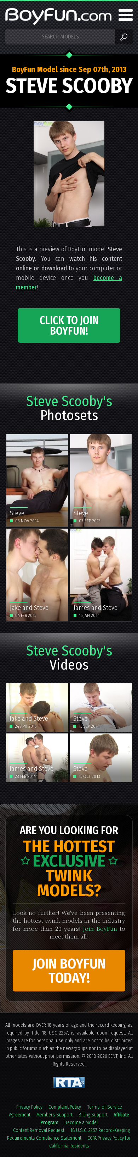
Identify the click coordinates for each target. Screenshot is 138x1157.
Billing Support (93, 1115)
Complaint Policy (64, 1107)
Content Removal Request (38, 1130)
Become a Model (81, 1123)
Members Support (54, 1115)
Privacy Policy (29, 1107)
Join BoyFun (100, 928)
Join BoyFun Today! (69, 971)
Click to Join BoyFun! (69, 325)
